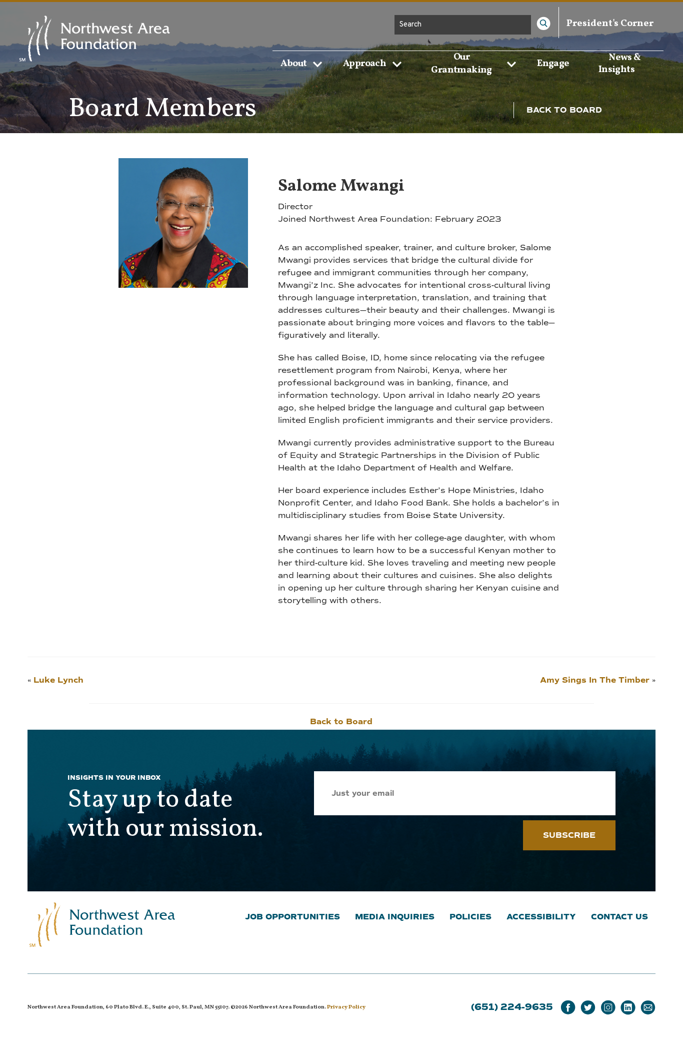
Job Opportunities (292, 917)
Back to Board (564, 110)
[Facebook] (568, 1007)
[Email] (648, 1007)
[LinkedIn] (628, 1007)
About (293, 63)
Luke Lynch (59, 680)
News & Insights (619, 63)
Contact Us (619, 917)
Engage (553, 63)
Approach (364, 63)
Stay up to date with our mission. (166, 815)
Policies (471, 917)
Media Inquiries (394, 917)
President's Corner (610, 23)
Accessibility (541, 917)
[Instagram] (608, 1007)
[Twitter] (588, 1007)
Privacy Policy (346, 1007)
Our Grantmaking (461, 64)
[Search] (544, 24)
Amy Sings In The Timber (595, 680)
